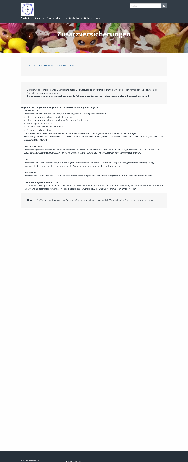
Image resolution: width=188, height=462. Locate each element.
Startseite (26, 18)
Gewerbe (60, 18)
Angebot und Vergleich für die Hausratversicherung (51, 65)
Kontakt (38, 18)
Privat (49, 18)
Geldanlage (74, 18)
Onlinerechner (91, 18)
